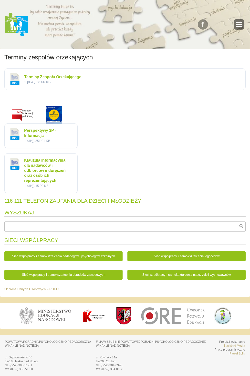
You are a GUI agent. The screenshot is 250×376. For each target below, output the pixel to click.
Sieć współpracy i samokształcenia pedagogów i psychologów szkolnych (63, 256)
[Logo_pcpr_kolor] (222, 323)
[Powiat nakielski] (123, 315)
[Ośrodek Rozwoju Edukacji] (173, 315)
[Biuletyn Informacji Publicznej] (22, 122)
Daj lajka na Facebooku (203, 24)
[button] (239, 24)
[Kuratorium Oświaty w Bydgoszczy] (94, 315)
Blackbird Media (234, 345)
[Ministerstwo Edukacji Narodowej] (45, 315)
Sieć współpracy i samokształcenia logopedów (186, 256)
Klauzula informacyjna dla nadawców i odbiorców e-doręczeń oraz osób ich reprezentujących (45, 170)
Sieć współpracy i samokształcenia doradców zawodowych (63, 274)
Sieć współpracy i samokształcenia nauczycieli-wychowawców (186, 274)
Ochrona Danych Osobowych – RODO (31, 289)
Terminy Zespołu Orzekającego (53, 77)
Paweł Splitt (237, 353)
